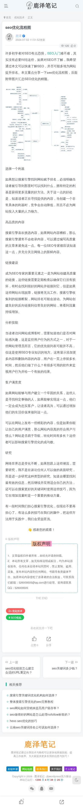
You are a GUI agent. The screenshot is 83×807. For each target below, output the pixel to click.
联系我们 (42, 769)
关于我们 (56, 769)
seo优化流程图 (18, 27)
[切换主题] (76, 780)
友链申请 (13, 769)
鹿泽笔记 (39, 776)
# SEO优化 (15, 617)
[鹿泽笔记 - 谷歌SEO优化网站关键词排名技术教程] (41, 744)
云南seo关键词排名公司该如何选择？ (34, 727)
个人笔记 (70, 769)
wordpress (55, 776)
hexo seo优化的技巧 (23, 721)
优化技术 (19, 17)
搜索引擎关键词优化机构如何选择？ (33, 695)
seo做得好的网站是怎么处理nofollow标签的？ (40, 714)
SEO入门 (53, 53)
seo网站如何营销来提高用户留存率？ (34, 708)
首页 (8, 17)
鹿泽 (18, 36)
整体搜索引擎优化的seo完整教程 (31, 701)
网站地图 (27, 769)
